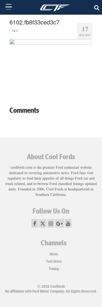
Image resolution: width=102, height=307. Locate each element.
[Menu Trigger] (8, 7)
